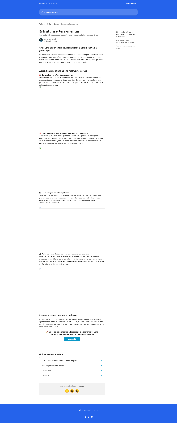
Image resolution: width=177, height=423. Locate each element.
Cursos (56, 24)
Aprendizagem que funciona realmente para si (125, 41)
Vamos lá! (72, 339)
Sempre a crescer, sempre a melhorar (125, 47)
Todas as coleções (45, 24)
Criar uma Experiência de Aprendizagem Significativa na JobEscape (125, 34)
